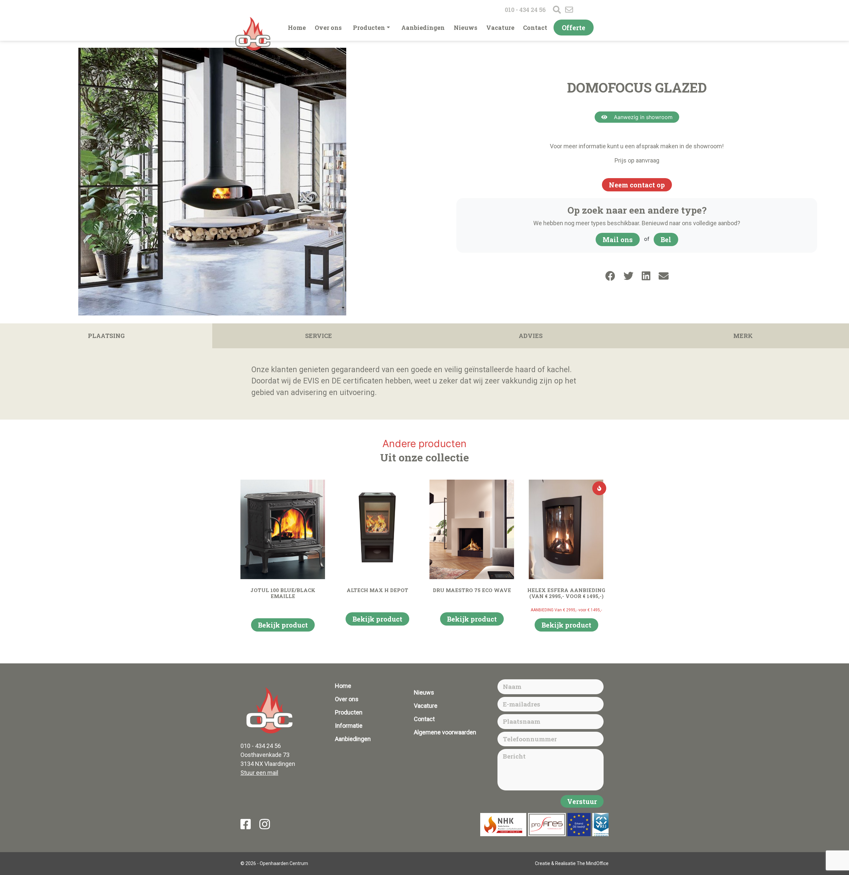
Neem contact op (637, 184)
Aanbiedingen (423, 28)
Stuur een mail (259, 772)
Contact (535, 28)
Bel (666, 239)
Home (297, 28)
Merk (743, 336)
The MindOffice (593, 863)
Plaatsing (106, 336)
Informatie (348, 725)
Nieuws (465, 28)
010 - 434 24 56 (525, 10)
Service (318, 336)
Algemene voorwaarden (445, 732)
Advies (531, 336)
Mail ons (618, 239)
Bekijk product (283, 625)
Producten (369, 28)
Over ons (328, 28)
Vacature (500, 28)
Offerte (573, 27)
